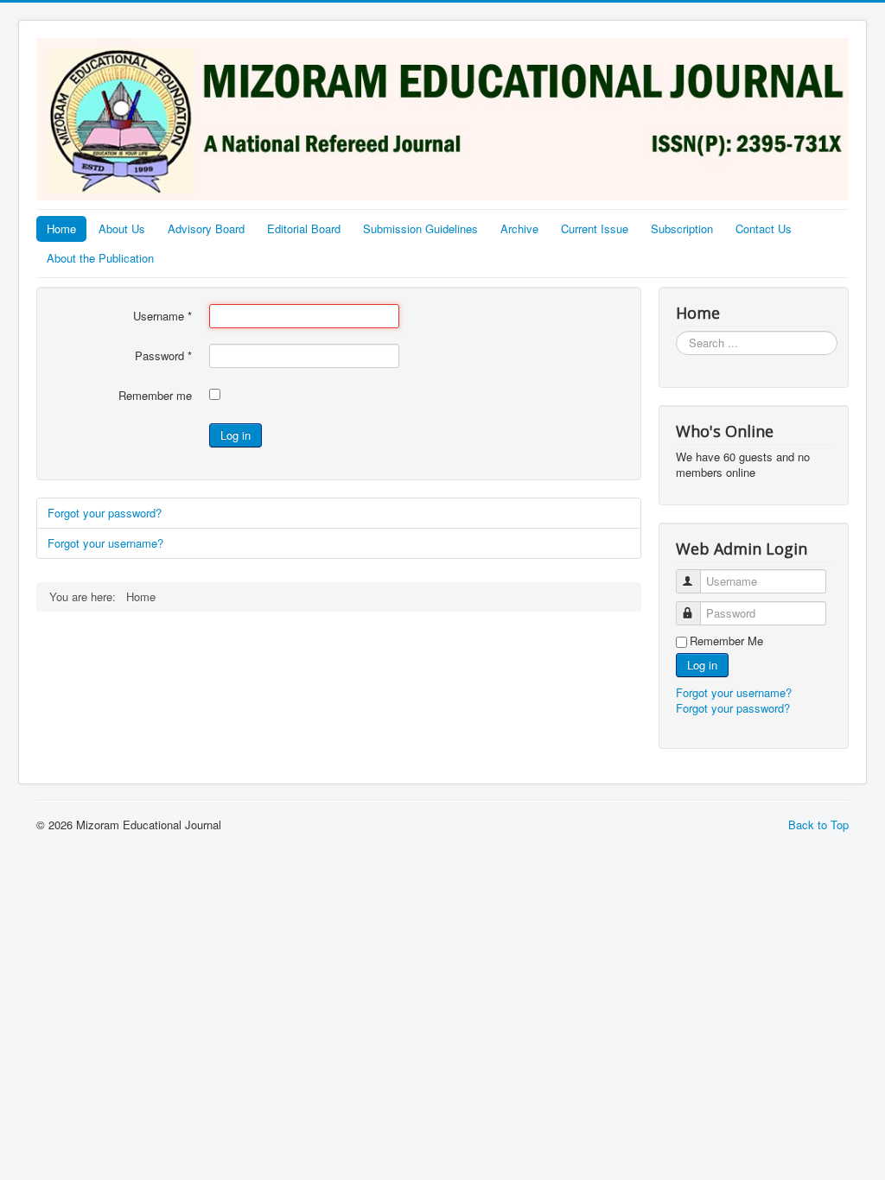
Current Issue (594, 228)
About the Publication (100, 258)
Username (162, 316)
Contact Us (763, 228)
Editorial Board (304, 228)
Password (163, 356)
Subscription (682, 228)
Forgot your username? (105, 543)
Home (61, 228)
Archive (519, 228)
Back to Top (818, 824)
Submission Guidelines (420, 228)
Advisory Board (206, 228)
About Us (122, 228)
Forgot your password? (105, 512)
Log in (235, 435)
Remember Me (726, 641)
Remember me (155, 395)
